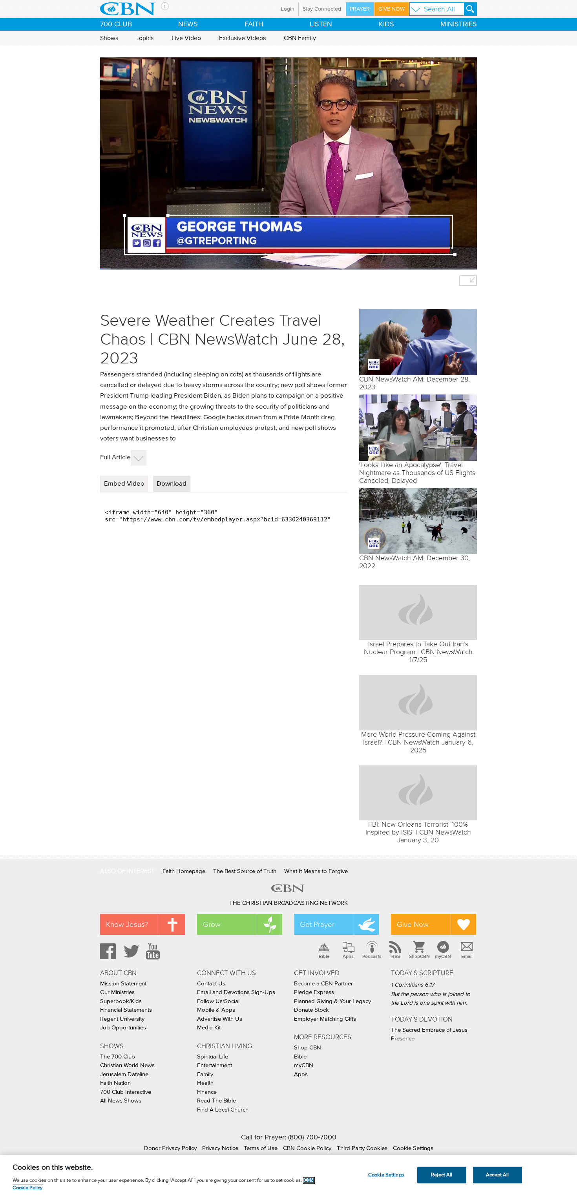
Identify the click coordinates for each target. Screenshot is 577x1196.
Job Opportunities (123, 1028)
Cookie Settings (413, 1148)
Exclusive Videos (242, 38)
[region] (288, 1175)
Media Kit (209, 1028)
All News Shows (120, 1101)
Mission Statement (123, 984)
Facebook (107, 951)
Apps (348, 956)
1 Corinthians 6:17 (413, 985)
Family (205, 1074)
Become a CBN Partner (323, 984)
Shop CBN (307, 1048)
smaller (468, 280)
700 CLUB (116, 24)
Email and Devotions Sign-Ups (236, 992)
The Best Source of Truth (244, 871)
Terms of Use (261, 1148)
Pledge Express (314, 992)
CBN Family (300, 38)
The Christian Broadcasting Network (288, 903)
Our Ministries (117, 992)
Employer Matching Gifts (325, 1019)
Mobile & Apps (216, 1010)
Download (171, 484)
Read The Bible (216, 1101)
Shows (109, 38)
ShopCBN (419, 956)
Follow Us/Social (218, 1001)
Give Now (391, 9)
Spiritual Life (212, 1057)
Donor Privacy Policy (170, 1148)
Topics (144, 38)
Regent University (122, 1019)
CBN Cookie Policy (307, 1148)
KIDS (386, 24)
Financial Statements (126, 1010)
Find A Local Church (222, 1110)
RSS (395, 956)
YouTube (154, 951)
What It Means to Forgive (316, 871)
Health (205, 1083)
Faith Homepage (184, 871)
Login (287, 9)
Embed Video (124, 484)
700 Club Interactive (125, 1092)
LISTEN (321, 24)
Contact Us (211, 984)
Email (467, 956)
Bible (324, 956)
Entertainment (214, 1065)
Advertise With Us (219, 1019)
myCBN (443, 956)
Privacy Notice (220, 1148)
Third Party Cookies (362, 1148)
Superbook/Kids (121, 1001)
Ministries (458, 24)
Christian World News (127, 1065)
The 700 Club (117, 1057)
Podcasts (372, 956)
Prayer (360, 9)
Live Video (186, 38)
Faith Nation (115, 1083)
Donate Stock (311, 1010)
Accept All (497, 1175)
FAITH (254, 24)
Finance (207, 1092)
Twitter (130, 951)
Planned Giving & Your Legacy (332, 1001)
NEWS (188, 24)
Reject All (441, 1175)
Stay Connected (322, 9)
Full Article (115, 457)
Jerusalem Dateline (124, 1074)
